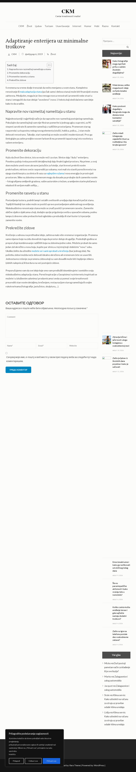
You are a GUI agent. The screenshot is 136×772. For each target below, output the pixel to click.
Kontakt (115, 26)
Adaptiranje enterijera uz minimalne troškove (47, 44)
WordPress (99, 765)
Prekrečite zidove (17, 80)
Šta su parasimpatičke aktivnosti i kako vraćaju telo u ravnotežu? (120, 589)
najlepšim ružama (55, 173)
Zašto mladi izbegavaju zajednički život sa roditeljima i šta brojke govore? (120, 139)
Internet (76, 26)
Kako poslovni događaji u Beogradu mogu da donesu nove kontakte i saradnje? (121, 113)
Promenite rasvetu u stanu (22, 76)
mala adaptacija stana (31, 91)
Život (29, 26)
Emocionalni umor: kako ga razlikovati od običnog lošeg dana (121, 566)
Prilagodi (16, 761)
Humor (87, 26)
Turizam (49, 26)
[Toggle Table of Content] (48, 65)
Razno (105, 26)
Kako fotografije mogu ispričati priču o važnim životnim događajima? (120, 67)
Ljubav (38, 26)
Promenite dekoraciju (19, 72)
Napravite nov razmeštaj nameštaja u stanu (30, 69)
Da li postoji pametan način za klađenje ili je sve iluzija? (117, 667)
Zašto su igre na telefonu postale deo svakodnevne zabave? (120, 635)
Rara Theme (74, 765)
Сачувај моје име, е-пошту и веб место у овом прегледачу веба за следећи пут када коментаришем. (51, 359)
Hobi (96, 26)
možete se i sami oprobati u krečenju (50, 250)
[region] (34, 748)
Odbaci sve (33, 761)
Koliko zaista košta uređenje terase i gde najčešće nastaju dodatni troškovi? (121, 613)
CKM (68, 11)
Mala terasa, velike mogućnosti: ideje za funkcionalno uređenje (121, 89)
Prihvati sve (51, 761)
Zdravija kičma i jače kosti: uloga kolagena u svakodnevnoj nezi (120, 341)
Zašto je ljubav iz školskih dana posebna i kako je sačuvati (120, 362)
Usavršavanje (63, 26)
